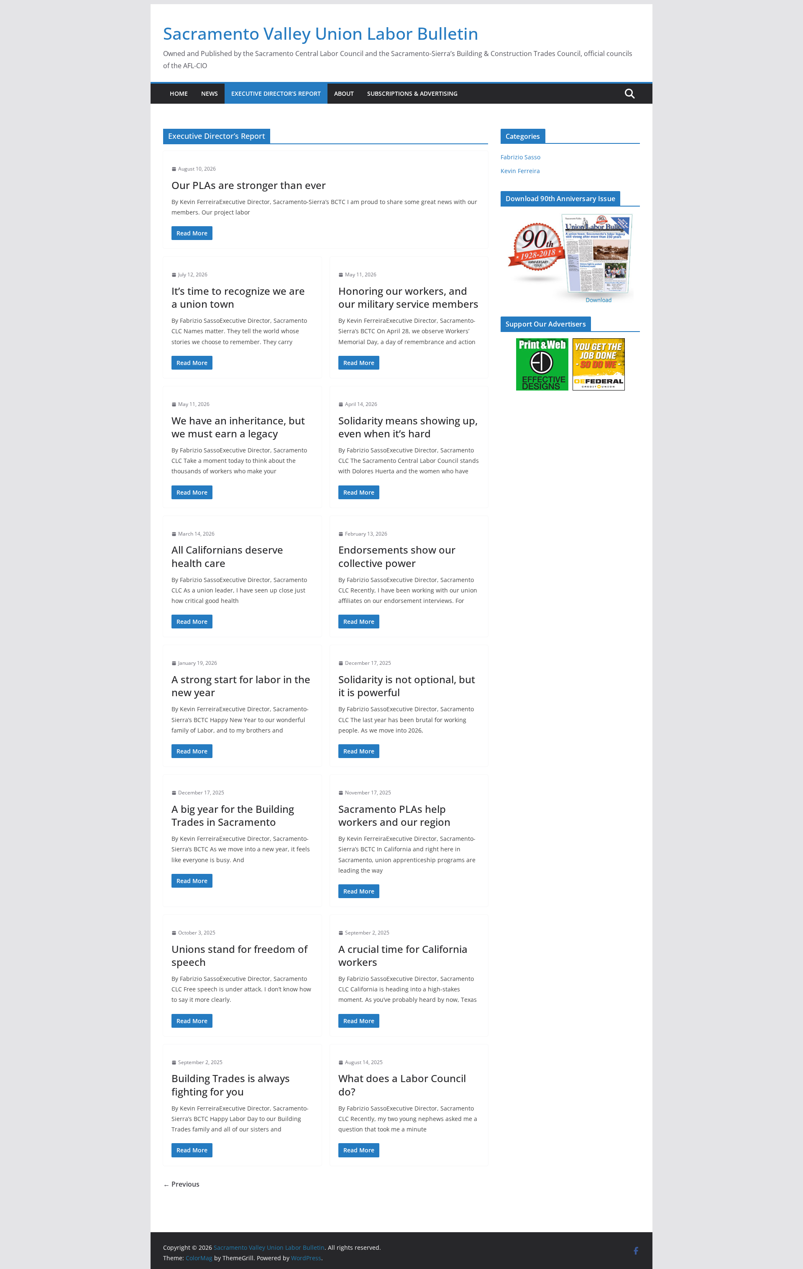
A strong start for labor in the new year (240, 685)
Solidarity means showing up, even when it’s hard (408, 427)
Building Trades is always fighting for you (230, 1084)
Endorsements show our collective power (396, 556)
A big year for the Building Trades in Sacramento (232, 815)
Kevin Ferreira (520, 171)
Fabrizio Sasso (520, 157)
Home (179, 93)
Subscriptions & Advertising (412, 93)
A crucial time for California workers (403, 955)
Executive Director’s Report (276, 93)
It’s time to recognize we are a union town (238, 297)
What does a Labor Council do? (402, 1084)
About (344, 93)
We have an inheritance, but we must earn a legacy (238, 427)
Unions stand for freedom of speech (239, 955)
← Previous (181, 1184)
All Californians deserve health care (227, 556)
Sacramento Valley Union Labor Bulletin (320, 33)
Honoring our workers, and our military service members (408, 297)
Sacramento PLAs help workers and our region (394, 815)
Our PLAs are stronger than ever (248, 185)
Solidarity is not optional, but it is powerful (406, 685)
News (209, 93)
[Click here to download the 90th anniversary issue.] (570, 218)
